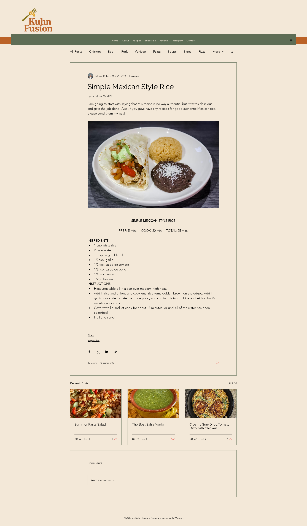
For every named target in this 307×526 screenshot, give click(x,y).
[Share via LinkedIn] (106, 352)
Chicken (95, 52)
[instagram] (291, 40)
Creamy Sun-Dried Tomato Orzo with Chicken (210, 426)
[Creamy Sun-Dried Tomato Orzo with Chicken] (210, 403)
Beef (111, 52)
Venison (140, 52)
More (216, 52)
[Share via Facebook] (89, 352)
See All (233, 382)
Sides (187, 52)
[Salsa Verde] (153, 403)
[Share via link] (115, 352)
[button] (232, 51)
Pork (124, 52)
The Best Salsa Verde (148, 424)
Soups (172, 52)
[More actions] (217, 76)
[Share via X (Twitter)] (98, 352)
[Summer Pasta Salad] (95, 403)
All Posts (76, 52)
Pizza (201, 52)
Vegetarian (93, 340)
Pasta (157, 52)
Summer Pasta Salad (90, 424)
